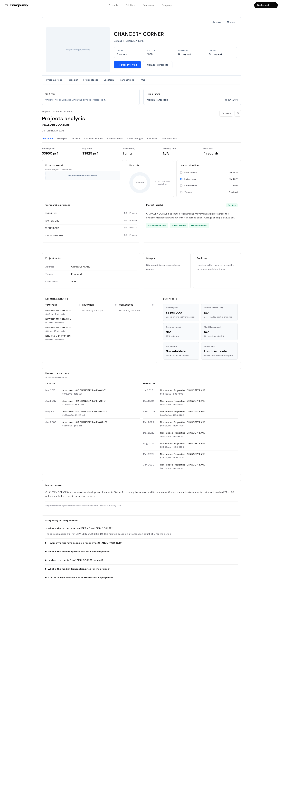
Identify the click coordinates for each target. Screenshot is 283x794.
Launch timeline (93, 138)
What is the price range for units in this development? (79, 551)
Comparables (115, 138)
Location (109, 79)
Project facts (90, 79)
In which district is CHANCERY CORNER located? (75, 560)
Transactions (126, 79)
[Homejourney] (17, 5)
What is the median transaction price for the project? (79, 568)
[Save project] (238, 113)
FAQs (142, 79)
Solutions (130, 5)
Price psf (73, 79)
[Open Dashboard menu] (275, 5)
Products (113, 5)
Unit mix (75, 138)
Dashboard (263, 5)
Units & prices (54, 79)
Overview (47, 138)
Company (166, 5)
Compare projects (157, 64)
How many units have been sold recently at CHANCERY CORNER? (85, 542)
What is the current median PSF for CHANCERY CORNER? (80, 528)
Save (232, 22)
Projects (46, 111)
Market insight (135, 138)
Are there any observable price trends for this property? (80, 577)
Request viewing (127, 64)
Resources (148, 5)
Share (218, 22)
